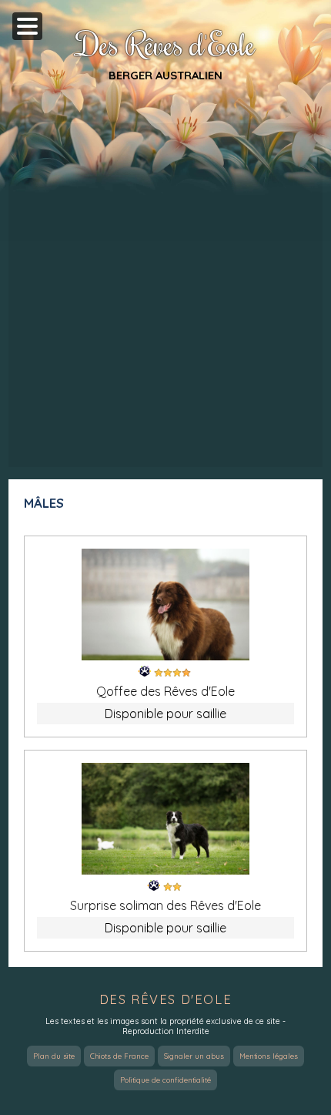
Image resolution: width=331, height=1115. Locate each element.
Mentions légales (268, 1056)
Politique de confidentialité (165, 1080)
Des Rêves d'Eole (166, 44)
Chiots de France (119, 1056)
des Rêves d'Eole (165, 999)
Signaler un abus (194, 1056)
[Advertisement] (165, 295)
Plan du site (54, 1056)
